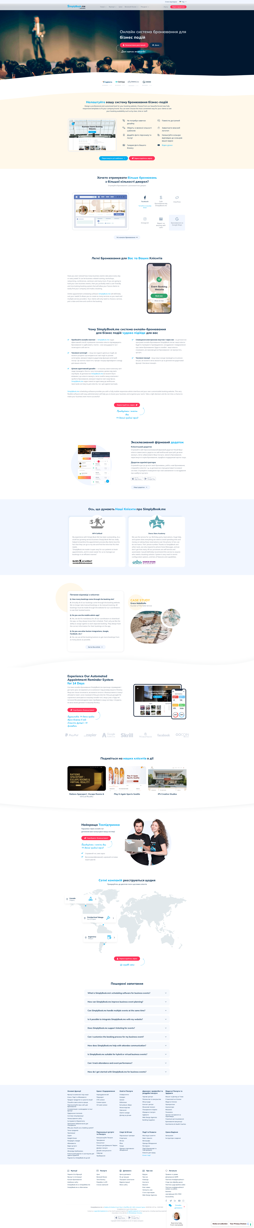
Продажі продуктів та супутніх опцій (79, 1100)
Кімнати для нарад (148, 1153)
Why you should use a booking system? (80, 1128)
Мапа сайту (123, 1185)
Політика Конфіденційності (174, 1179)
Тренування (101, 1140)
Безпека (168, 1191)
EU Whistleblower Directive (134, 1213)
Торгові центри (147, 1097)
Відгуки (144, 1174)
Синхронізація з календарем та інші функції (79, 1110)
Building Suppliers (148, 1120)
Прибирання (101, 1156)
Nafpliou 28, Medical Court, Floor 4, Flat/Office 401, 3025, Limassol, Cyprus (124, 1207)
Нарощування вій (103, 1094)
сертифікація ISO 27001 (173, 1194)
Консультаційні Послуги (105, 1138)
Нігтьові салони (102, 1105)
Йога (121, 1143)
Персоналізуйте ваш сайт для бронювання (77, 1105)
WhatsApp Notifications (75, 1151)
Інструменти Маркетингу (76, 1121)
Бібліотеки (123, 1102)
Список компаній (102, 1185)
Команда (145, 1179)
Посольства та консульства (151, 1099)
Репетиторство (125, 1107)
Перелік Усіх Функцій (74, 1174)
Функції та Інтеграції (74, 1177)
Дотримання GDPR (171, 1177)
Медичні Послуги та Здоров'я (173, 1092)
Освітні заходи (125, 1113)
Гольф (122, 1146)
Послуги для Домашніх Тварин (107, 1145)
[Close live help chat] (184, 1206)
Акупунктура (169, 1107)
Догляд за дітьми (125, 1115)
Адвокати (145, 1115)
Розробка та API (102, 1182)
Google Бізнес (72, 1138)
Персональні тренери (127, 1135)
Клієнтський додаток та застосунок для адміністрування (80, 1154)
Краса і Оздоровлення (106, 1091)
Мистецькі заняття (148, 1135)
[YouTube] (180, 1200)
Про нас (145, 1177)
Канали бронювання (74, 1179)
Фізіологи (168, 1110)
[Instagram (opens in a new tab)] (184, 1200)
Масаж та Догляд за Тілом (174, 1097)
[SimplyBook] (76, 7)
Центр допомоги (125, 1174)
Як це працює (124, 1177)
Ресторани (146, 1146)
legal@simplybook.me (134, 1211)
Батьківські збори (126, 1105)
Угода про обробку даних (174, 1182)
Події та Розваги (149, 1132)
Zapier (69, 1135)
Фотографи (146, 1141)
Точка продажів (72, 1130)
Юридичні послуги (148, 1112)
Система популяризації (75, 1116)
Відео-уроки (167, 145)
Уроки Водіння (171, 1132)
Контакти (145, 1182)
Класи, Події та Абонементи (76, 1097)
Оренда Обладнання (149, 1143)
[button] (103, 6)
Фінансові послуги (148, 1107)
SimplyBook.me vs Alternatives (77, 1187)
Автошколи (169, 1135)
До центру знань (145, 227)
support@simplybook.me (101, 1211)
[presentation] (171, 940)
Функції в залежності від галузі (78, 1094)
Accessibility (169, 1197)
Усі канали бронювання (125, 237)
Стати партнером (148, 1192)
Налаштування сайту (74, 1118)
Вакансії (145, 1185)
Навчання (123, 1110)
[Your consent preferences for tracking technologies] (250, 1224)
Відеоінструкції (125, 1182)
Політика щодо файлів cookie (175, 1185)
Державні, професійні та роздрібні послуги (152, 1092)
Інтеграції (70, 1148)
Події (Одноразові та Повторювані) (149, 1149)
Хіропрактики (170, 1104)
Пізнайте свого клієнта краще (77, 1102)
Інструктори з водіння (173, 1138)
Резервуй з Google (73, 1141)
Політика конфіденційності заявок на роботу (174, 1188)
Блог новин (146, 1187)
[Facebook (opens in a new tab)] (167, 1200)
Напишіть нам (147, 1190)
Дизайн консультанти (104, 1150)
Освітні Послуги (126, 1091)
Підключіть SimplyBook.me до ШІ (78, 1158)
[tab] (145, 202)
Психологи (169, 1112)
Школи (122, 1100)
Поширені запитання (127, 1179)
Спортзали (123, 1138)
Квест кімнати (147, 1138)
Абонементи (71, 1143)
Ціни (120, 7)
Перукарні (100, 1097)
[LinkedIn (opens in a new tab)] (176, 1200)
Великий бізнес (102, 1177)
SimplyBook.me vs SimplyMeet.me (78, 1185)
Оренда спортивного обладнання (127, 1149)
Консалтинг (100, 1143)
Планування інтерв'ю (149, 1110)
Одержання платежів (74, 1113)
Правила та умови (171, 1174)
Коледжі (122, 1097)
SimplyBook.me (104, 294)
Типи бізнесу (101, 1179)
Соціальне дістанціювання (174, 1119)
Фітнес (122, 1141)
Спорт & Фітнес (126, 1132)
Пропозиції (71, 1133)
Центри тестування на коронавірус (173, 1115)
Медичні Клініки (171, 1102)
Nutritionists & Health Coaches (175, 1124)
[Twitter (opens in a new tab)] (172, 1200)
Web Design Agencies (149, 1117)
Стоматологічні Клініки (173, 1099)
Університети (124, 1094)
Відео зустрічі (72, 1146)
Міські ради (146, 1102)
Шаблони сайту (72, 1182)
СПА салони (101, 1100)
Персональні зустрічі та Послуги (105, 1133)
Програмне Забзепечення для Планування (77, 1124)
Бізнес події (146, 1155)
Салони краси (101, 1102)
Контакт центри (147, 1104)
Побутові (99, 1153)
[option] (100, 211)
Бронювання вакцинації (173, 1121)
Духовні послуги (102, 1148)
